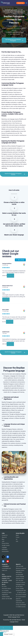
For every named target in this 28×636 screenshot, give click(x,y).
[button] (20, 3)
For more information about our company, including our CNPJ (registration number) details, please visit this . (7, 592)
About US (4, 537)
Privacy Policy (5, 543)
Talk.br (5, 182)
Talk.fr (1, 182)
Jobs (3, 541)
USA (17, 541)
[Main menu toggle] (26, 3)
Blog (3, 539)
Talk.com (9, 182)
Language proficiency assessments (5, 549)
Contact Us (4, 535)
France (17, 537)
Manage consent (8, 634)
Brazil (17, 535)
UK (16, 539)
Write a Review (21, 259)
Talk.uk (14, 182)
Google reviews (6, 545)
